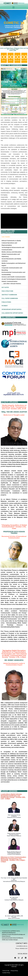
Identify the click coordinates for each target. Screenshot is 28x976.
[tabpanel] (14, 262)
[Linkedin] (25, 957)
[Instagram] (18, 957)
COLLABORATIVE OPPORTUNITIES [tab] (12, 313)
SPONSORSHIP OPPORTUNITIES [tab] (11, 309)
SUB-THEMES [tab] (6, 237)
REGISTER (14, 34)
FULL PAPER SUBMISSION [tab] (10, 298)
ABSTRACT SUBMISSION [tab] (9, 294)
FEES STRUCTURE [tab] (7, 291)
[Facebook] (15, 957)
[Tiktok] (22, 957)
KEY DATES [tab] (5, 287)
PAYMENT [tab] (5, 305)
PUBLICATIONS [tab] (6, 302)
